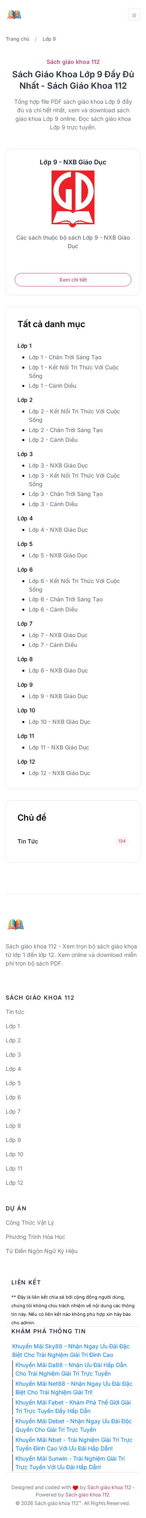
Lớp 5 (13, 1082)
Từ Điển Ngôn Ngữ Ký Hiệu (41, 1250)
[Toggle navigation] (134, 14)
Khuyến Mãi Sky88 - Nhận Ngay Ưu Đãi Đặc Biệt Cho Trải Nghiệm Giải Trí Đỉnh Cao (71, 1350)
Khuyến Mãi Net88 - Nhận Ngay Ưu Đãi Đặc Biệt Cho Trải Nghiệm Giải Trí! (74, 1388)
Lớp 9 (13, 1139)
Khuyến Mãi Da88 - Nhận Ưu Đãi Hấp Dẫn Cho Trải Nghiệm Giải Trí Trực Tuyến (71, 1369)
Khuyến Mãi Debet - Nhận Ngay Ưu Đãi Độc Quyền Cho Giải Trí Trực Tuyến (73, 1425)
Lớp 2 (13, 1040)
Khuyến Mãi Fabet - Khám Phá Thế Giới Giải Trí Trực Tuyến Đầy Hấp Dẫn (73, 1406)
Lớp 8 (13, 1125)
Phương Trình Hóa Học (35, 1236)
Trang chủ (17, 39)
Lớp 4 (13, 1068)
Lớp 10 (15, 1154)
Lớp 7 (13, 1111)
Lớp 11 (14, 1168)
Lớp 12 (15, 1182)
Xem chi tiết (73, 280)
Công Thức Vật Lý (30, 1222)
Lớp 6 (13, 1097)
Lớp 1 (13, 1025)
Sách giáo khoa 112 (109, 1487)
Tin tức (27, 841)
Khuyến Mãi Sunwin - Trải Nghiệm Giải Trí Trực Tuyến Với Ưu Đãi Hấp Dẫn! (70, 1462)
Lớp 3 (13, 1054)
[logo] (16, 921)
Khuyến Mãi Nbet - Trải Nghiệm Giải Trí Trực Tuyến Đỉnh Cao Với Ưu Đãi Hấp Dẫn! (74, 1444)
